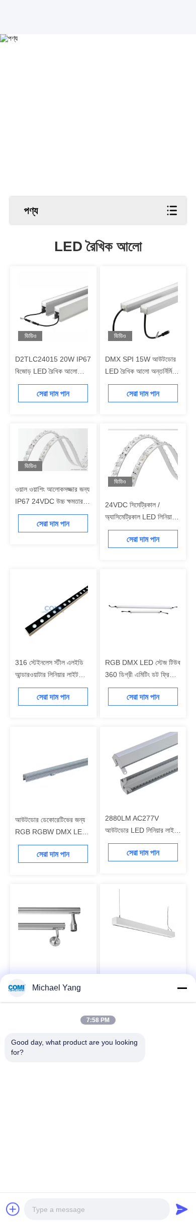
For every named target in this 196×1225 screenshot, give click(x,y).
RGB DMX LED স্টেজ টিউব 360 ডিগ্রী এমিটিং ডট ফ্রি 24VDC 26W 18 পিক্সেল (142, 674)
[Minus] (182, 988)
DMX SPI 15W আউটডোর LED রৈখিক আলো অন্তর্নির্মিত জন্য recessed (140, 371)
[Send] (182, 1209)
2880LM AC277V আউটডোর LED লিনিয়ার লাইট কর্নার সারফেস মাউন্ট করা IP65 (141, 830)
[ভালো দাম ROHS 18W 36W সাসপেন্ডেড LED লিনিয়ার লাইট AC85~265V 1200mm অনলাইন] (143, 924)
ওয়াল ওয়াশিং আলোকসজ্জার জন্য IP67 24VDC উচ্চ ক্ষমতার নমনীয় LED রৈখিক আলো (52, 501)
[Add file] (13, 1209)
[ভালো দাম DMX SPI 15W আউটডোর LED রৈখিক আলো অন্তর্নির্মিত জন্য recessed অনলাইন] (143, 306)
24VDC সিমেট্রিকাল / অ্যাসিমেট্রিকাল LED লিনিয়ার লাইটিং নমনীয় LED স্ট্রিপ (140, 517)
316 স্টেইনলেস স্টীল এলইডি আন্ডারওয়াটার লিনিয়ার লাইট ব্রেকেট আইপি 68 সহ (49, 674)
